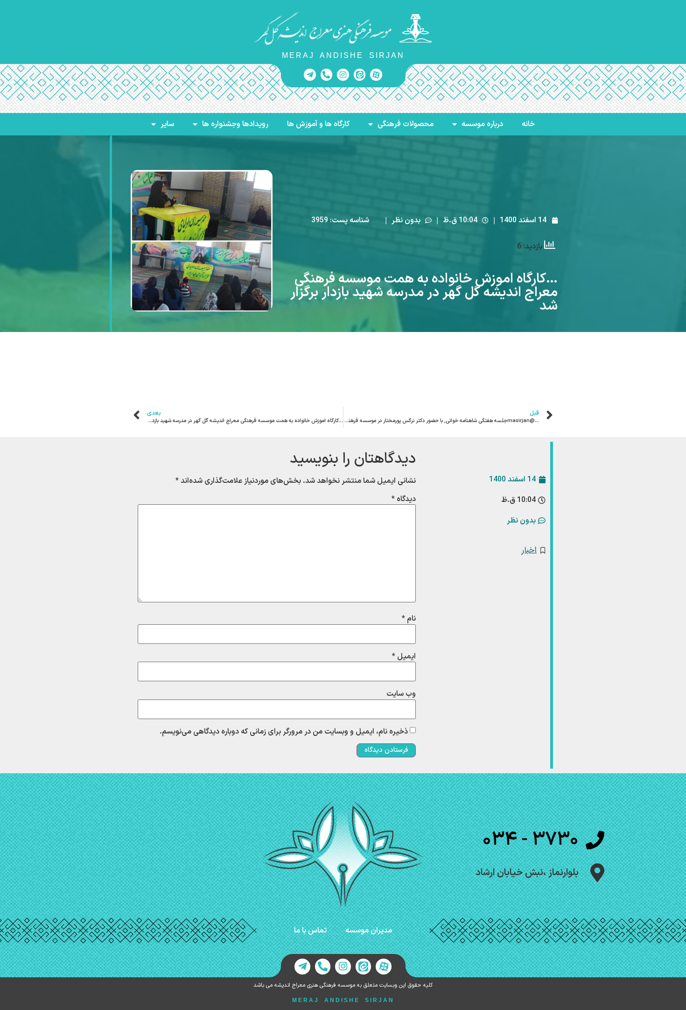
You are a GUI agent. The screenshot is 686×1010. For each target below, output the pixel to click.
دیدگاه (404, 499)
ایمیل (404, 656)
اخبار (529, 550)
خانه (528, 124)
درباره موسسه (482, 124)
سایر (167, 124)
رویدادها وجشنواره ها (235, 124)
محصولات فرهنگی (406, 124)
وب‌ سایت (401, 694)
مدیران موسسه (368, 930)
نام (409, 618)
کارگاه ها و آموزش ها (318, 124)
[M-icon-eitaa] (360, 75)
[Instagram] (343, 75)
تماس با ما (310, 930)
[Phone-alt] (327, 75)
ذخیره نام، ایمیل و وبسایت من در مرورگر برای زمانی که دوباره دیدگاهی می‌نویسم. (284, 731)
